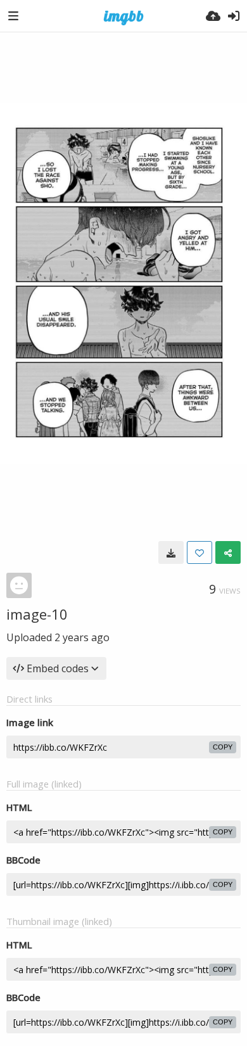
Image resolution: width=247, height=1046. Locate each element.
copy (222, 747)
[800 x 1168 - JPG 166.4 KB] (171, 552)
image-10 (37, 613)
